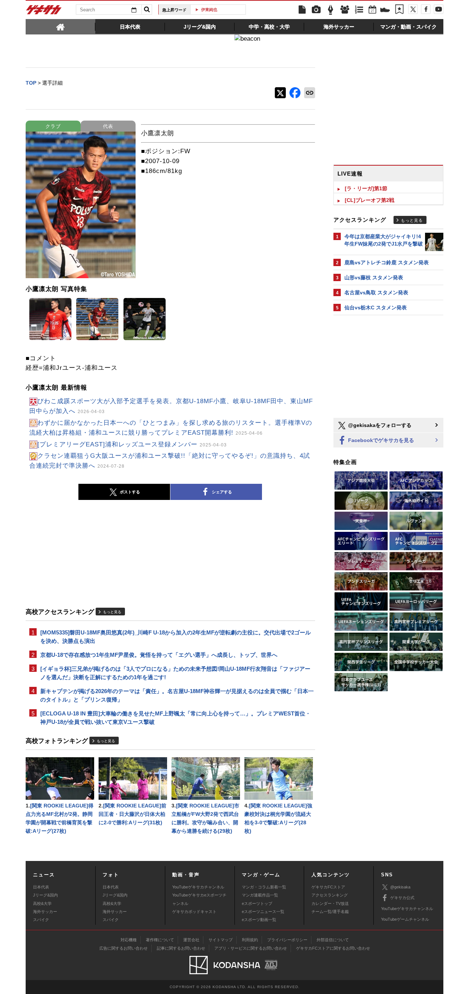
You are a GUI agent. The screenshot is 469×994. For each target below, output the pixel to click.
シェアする (222, 492)
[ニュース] (301, 9)
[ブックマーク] (399, 9)
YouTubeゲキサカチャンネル (198, 887)
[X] (413, 9)
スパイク (41, 919)
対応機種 (129, 940)
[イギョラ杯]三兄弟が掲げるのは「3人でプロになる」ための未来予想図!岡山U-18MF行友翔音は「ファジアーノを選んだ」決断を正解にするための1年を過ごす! (175, 673)
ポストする (130, 492)
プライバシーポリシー (287, 940)
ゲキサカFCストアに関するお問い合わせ (333, 948)
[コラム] (330, 9)
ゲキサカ (44, 12)
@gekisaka (400, 887)
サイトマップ (220, 940)
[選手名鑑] (344, 9)
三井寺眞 (221, 9)
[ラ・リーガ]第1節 (366, 188)
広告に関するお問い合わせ (123, 948)
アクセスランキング (329, 895)
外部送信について (333, 940)
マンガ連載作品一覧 (260, 895)
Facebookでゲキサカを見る (380, 440)
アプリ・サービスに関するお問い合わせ (250, 948)
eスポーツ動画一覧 (259, 919)
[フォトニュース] (316, 9)
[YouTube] (438, 9)
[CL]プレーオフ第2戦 (369, 200)
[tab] (60, 26)
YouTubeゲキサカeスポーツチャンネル (199, 899)
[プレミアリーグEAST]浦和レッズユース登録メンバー (132, 444)
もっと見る (112, 612)
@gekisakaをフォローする (379, 425)
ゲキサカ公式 (402, 897)
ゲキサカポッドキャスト (194, 911)
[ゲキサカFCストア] (385, 10)
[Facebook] (426, 9)
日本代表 (41, 887)
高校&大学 (42, 903)
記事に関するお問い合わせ (181, 948)
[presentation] (60, 26)
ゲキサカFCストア (328, 887)
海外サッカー (45, 911)
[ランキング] (359, 9)
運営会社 (191, 940)
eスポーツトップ (257, 903)
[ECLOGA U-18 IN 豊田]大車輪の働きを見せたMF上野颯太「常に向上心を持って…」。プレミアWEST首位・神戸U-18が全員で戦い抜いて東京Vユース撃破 (175, 717)
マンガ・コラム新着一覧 (264, 887)
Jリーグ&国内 (45, 895)
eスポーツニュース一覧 (263, 911)
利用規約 (250, 940)
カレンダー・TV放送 (330, 903)
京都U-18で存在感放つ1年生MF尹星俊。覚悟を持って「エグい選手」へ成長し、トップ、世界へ (158, 655)
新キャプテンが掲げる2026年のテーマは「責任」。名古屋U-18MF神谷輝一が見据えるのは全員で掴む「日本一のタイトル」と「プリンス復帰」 (177, 695)
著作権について (160, 940)
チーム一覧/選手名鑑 (330, 911)
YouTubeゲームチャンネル (405, 919)
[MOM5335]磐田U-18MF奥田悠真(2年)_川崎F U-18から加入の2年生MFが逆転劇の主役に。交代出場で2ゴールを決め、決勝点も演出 (175, 636)
